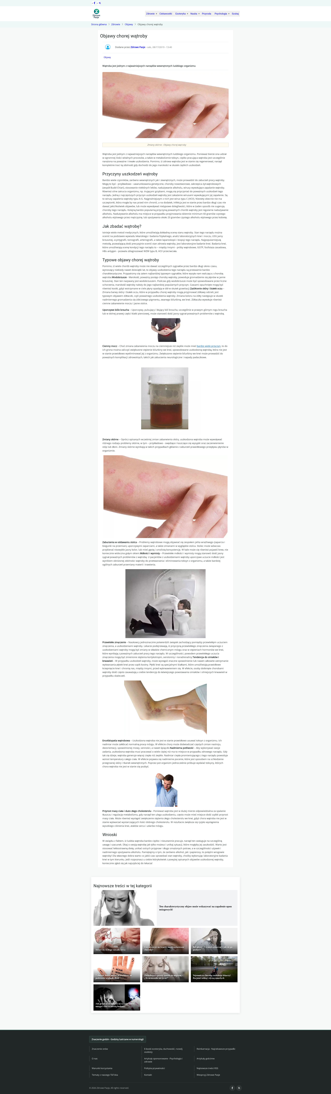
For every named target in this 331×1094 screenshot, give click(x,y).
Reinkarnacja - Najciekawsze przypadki (216, 1048)
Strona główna (99, 24)
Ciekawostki (165, 13)
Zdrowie (150, 13)
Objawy (129, 24)
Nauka (193, 13)
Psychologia (221, 13)
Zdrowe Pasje (138, 47)
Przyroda (206, 13)
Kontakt (148, 1074)
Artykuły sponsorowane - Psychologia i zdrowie (163, 1060)
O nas (94, 1058)
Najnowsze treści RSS (207, 1068)
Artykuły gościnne (206, 1058)
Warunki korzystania (102, 1068)
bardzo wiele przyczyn (209, 346)
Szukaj (235, 13)
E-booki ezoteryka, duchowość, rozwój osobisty (163, 1050)
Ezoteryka (180, 13)
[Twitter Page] (99, 3)
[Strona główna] (96, 14)
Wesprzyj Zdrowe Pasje (208, 1074)
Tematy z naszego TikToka (105, 1074)
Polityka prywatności (154, 1068)
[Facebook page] (93, 3)
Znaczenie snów (100, 1048)
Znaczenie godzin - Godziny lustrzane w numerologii (118, 1039)
